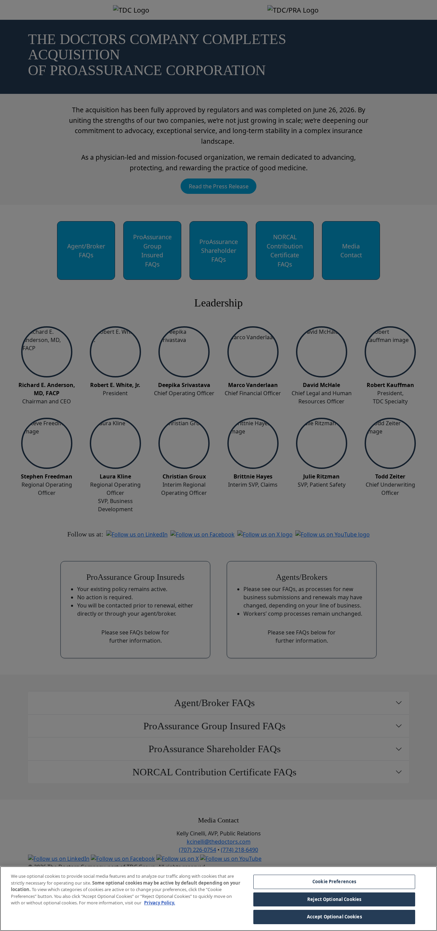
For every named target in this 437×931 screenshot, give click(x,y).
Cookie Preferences (334, 881)
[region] (218, 898)
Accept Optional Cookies (334, 917)
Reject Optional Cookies (334, 899)
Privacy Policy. (159, 903)
